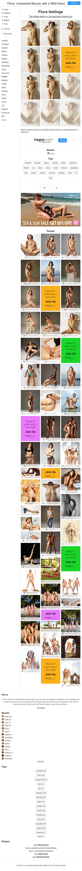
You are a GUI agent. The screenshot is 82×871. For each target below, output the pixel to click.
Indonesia (5, 62)
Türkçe (4, 98)
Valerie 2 (8, 755)
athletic (26, 168)
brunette (37, 163)
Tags (5, 24)
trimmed (28, 163)
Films (6, 16)
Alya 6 (7, 728)
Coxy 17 (8, 722)
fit (76, 173)
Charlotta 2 (9, 737)
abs (50, 178)
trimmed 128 (41, 815)
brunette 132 (41, 771)
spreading (74, 168)
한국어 (4, 120)
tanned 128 (41, 810)
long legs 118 (41, 824)
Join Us (74, 3)
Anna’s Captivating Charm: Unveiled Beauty (41, 848)
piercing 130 (41, 797)
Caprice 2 (8, 734)
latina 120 (41, 819)
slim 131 (41, 784)
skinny (46, 163)
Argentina (72, 163)
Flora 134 (8, 716)
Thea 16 (8, 725)
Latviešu (5, 40)
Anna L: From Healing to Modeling (41, 851)
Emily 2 (7, 743)
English (4, 76)
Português (5, 44)
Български (5, 112)
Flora (52, 153)
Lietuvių (4, 58)
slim (26, 173)
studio (63, 163)
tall (33, 168)
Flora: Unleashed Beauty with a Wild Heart (36, 3)
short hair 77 (41, 832)
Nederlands (6, 65)
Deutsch (5, 55)
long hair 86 (41, 828)
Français (5, 109)
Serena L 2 (9, 752)
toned (56, 168)
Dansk (4, 69)
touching (52, 173)
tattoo (40, 168)
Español (5, 47)
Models (6, 20)
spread (54, 163)
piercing (61, 173)
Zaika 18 (8, 719)
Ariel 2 (7, 731)
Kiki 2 (7, 749)
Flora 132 (41, 775)
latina (48, 168)
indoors (64, 168)
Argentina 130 (41, 793)
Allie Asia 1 (9, 758)
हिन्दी (3, 116)
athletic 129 (41, 806)
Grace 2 (7, 746)
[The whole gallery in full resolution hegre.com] (70, 87)
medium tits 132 (41, 779)
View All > (41, 761)
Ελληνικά (5, 73)
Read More (41, 708)
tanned (33, 173)
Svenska (5, 91)
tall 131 (41, 788)
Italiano (4, 51)
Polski (4, 94)
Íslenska (5, 80)
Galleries (7, 13)
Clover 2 (8, 740)
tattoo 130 (41, 801)
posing (42, 173)
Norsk (4, 87)
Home (6, 9)
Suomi (4, 102)
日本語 (4, 84)
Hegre (41, 845)
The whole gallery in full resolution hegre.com (50, 16)
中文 (3, 105)
